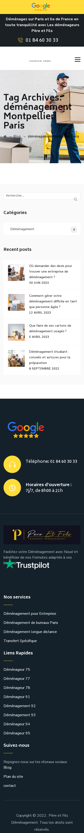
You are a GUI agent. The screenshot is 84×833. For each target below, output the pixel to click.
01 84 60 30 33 (42, 40)
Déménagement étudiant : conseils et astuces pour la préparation (49, 357)
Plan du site (13, 776)
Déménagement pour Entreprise (30, 613)
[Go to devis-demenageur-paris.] (5, 136)
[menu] (75, 58)
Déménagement (22, 229)
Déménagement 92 (20, 706)
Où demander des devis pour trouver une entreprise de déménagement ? (50, 271)
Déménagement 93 (20, 715)
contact (10, 785)
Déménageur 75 (17, 669)
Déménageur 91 (17, 696)
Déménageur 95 (17, 733)
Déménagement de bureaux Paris (31, 622)
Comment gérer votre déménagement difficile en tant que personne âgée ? (53, 301)
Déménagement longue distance (30, 631)
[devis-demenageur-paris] (41, 58)
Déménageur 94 (17, 724)
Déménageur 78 (17, 687)
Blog (7, 767)
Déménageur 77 (17, 678)
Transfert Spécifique (20, 640)
